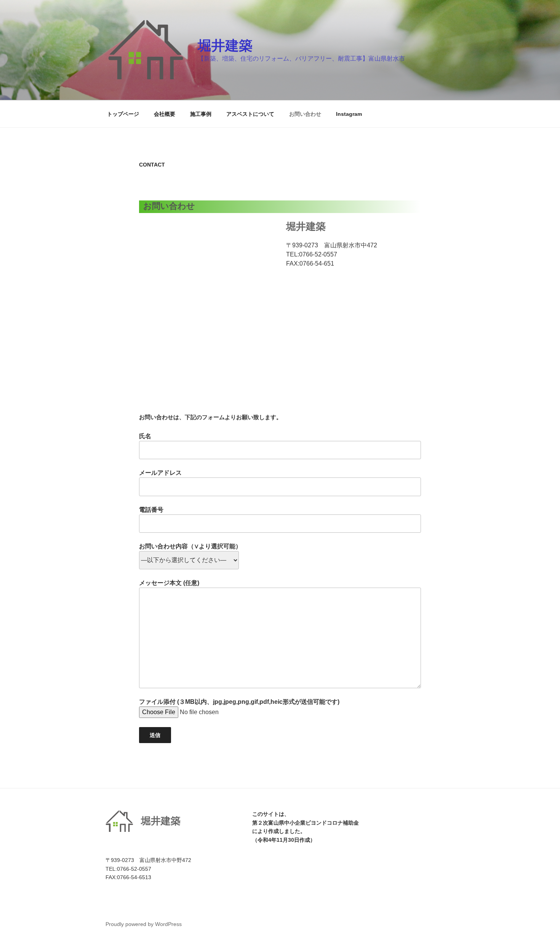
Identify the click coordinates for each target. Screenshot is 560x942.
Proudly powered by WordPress (144, 924)
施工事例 (200, 114)
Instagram (349, 114)
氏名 (145, 436)
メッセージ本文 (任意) (169, 583)
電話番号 (151, 509)
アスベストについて (250, 114)
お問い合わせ (305, 114)
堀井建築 (225, 45)
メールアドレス (160, 472)
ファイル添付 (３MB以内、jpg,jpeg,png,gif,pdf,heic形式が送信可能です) (239, 701)
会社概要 (164, 114)
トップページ (123, 114)
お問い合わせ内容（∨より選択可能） (190, 546)
